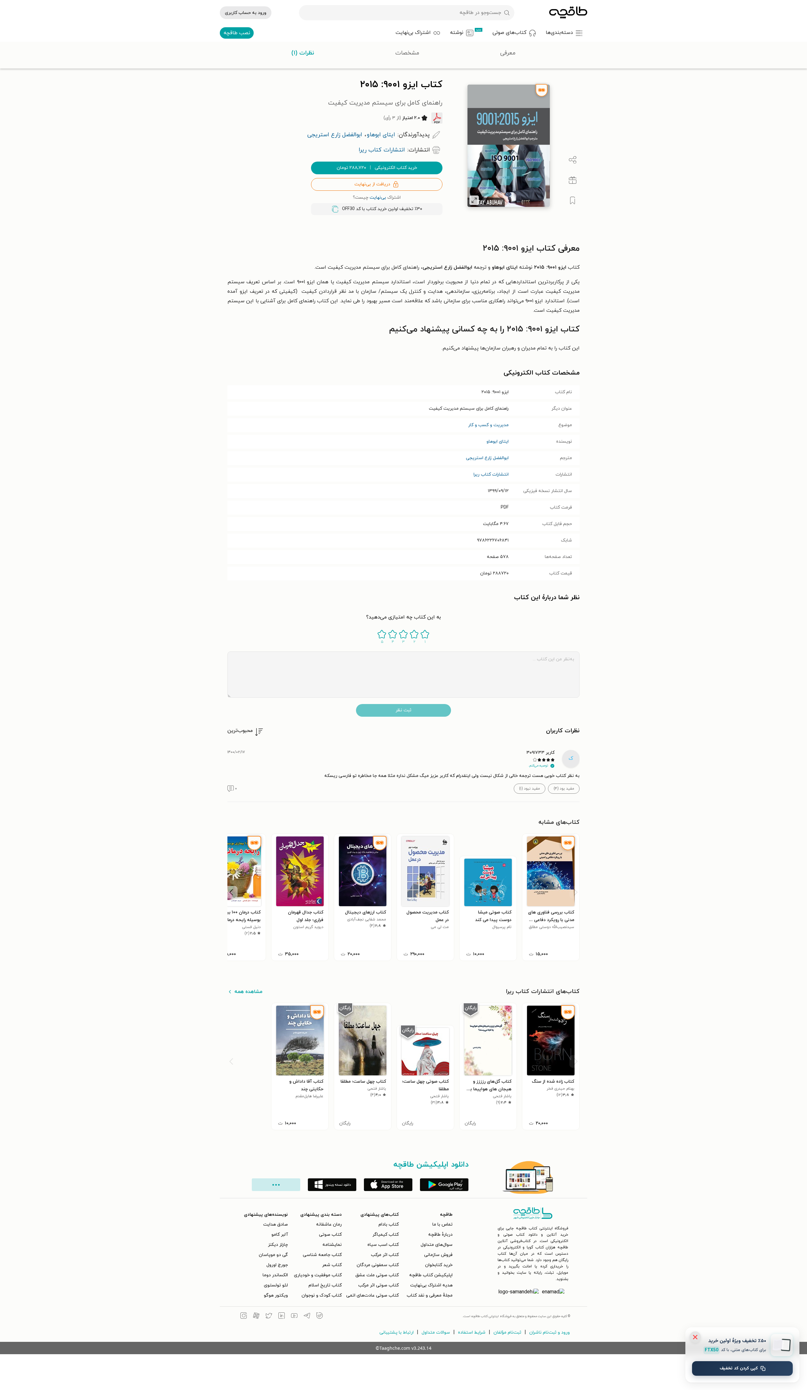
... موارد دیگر (276, 1184)
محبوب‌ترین (240, 730)
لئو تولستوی (276, 1285)
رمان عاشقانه (329, 1224)
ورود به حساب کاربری (245, 13)
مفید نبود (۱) (529, 788)
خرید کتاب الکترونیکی (377, 168)
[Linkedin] (281, 1316)
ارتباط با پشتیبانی (396, 1332)
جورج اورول (277, 1265)
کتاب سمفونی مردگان (378, 1265)
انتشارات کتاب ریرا (491, 474)
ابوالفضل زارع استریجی (487, 458)
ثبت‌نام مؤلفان (507, 1332)
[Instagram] (243, 1316)
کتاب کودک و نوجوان (322, 1295)
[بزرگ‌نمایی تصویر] (474, 200)
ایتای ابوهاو (497, 442)
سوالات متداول (436, 1332)
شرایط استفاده (472, 1332)
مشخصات (407, 53)
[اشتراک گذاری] (573, 160)
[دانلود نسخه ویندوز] (332, 1184)
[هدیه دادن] (573, 180)
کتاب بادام (388, 1224)
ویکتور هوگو (276, 1295)
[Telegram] (307, 1316)
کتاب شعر (332, 1265)
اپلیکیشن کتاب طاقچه (431, 1275)
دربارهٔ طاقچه (440, 1235)
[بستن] (695, 1337)
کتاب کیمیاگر (385, 1235)
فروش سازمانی (438, 1255)
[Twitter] (269, 1316)
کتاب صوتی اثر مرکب (378, 1285)
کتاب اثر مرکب (385, 1255)
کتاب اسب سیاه (383, 1245)
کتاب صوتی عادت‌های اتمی (372, 1295)
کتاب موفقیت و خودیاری (318, 1275)
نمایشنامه (332, 1245)
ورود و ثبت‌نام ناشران (549, 1332)
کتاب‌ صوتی (330, 1235)
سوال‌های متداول (437, 1245)
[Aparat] (256, 1316)
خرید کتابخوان (439, 1265)
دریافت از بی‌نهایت (372, 184)
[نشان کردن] (573, 200)
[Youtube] (294, 1316)
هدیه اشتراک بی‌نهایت (431, 1285)
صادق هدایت (275, 1224)
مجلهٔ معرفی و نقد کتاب (430, 1295)
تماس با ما (442, 1224)
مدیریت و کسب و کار (488, 425)
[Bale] (319, 1316)
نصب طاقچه (237, 32)
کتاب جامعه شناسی (322, 1255)
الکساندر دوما (275, 1275)
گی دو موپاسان (273, 1255)
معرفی (508, 53)
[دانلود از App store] (388, 1184)
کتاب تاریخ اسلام (325, 1285)
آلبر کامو (279, 1235)
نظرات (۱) (302, 53)
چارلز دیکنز (278, 1245)
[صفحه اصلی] (568, 12)
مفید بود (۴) (564, 788)
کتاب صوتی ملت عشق (377, 1275)
